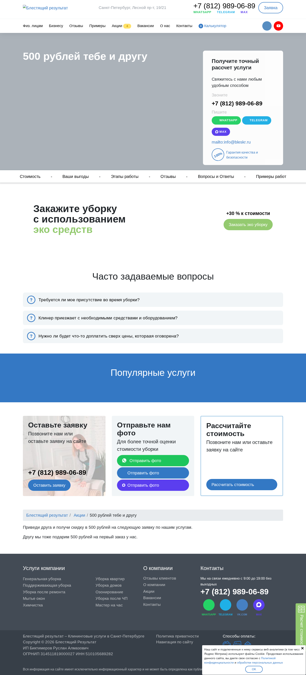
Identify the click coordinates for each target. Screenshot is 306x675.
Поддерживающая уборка (47, 585)
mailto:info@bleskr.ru (231, 142)
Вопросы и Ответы (216, 176)
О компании (158, 568)
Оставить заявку (49, 485)
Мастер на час (109, 605)
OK (254, 669)
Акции (120, 26)
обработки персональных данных (260, 662)
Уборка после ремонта (44, 592)
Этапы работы (124, 176)
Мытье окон (34, 598)
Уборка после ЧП (112, 598)
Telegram (258, 120)
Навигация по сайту (174, 642)
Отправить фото (145, 460)
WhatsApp (227, 120)
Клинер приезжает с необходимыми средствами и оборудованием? (108, 317)
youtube (278, 26)
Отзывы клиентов (159, 578)
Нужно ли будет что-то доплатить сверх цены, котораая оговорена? (109, 336)
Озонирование (109, 592)
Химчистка (33, 605)
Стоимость (30, 176)
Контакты (184, 26)
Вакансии (145, 26)
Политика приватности (177, 636)
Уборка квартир (110, 579)
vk (267, 26)
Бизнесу (56, 26)
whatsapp (202, 12)
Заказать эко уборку (248, 224)
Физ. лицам (33, 26)
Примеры (97, 26)
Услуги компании (44, 568)
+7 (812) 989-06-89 (224, 5)
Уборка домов (109, 585)
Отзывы (76, 26)
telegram (226, 12)
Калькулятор (214, 26)
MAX (244, 12)
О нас (165, 26)
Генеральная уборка (42, 579)
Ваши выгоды (75, 176)
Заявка (270, 7)
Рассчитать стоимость (232, 484)
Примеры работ (271, 176)
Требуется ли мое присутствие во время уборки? (89, 299)
